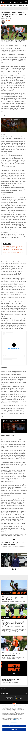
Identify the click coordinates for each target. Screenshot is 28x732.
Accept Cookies (14, 729)
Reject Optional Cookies (14, 725)
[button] (14, 124)
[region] (14, 718)
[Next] (18, 569)
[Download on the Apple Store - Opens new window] (9, 698)
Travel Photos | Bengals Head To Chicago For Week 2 (13, 543)
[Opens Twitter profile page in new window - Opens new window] (7, 23)
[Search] (23, 2)
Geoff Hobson (8, 20)
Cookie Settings (14, 722)
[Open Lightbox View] (14, 563)
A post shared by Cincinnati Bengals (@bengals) (14, 362)
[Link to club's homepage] (2, 2)
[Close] (25, 705)
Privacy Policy (17, 719)
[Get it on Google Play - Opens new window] (18, 699)
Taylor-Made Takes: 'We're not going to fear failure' (13, 252)
